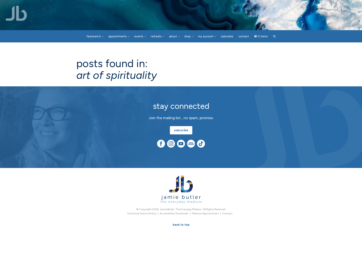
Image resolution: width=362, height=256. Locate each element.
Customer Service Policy (141, 213)
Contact (227, 213)
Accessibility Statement (174, 213)
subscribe (181, 130)
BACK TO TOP (181, 224)
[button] (274, 36)
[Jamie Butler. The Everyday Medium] (16, 13)
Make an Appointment (205, 213)
